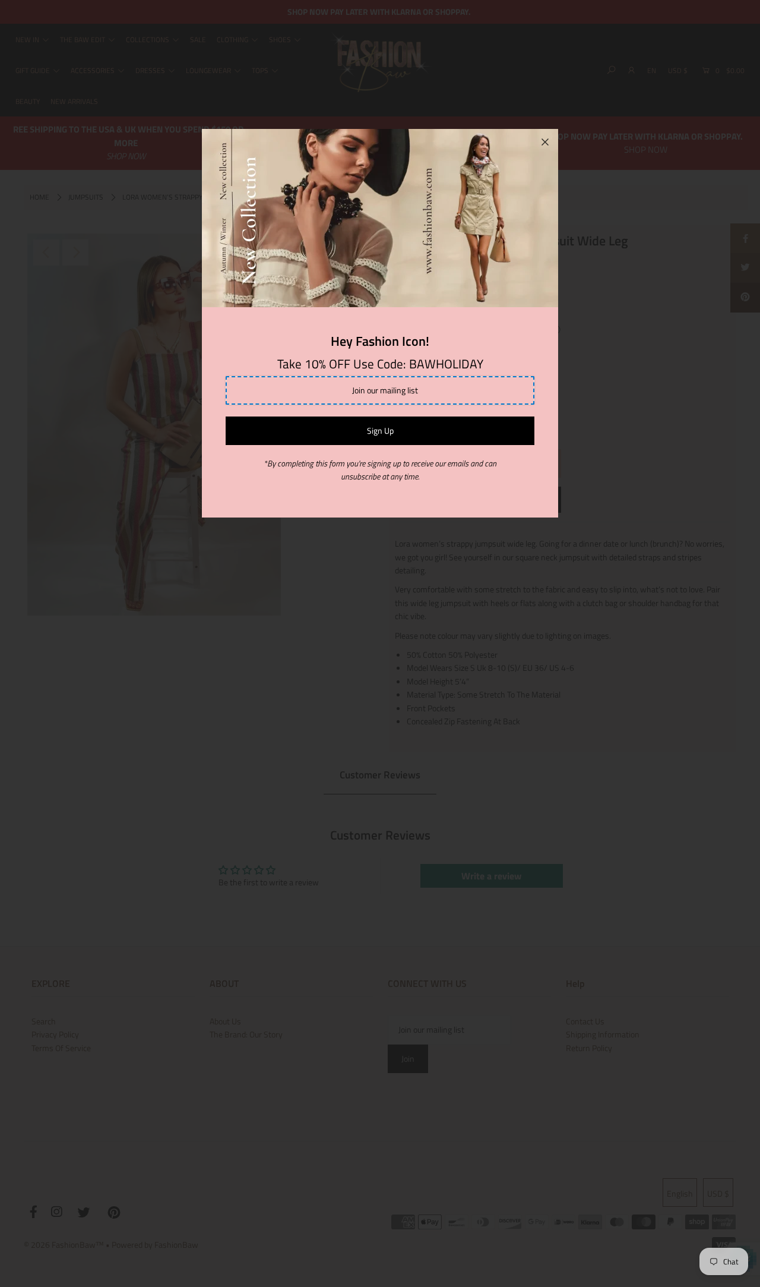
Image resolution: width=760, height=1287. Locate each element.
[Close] (545, 142)
